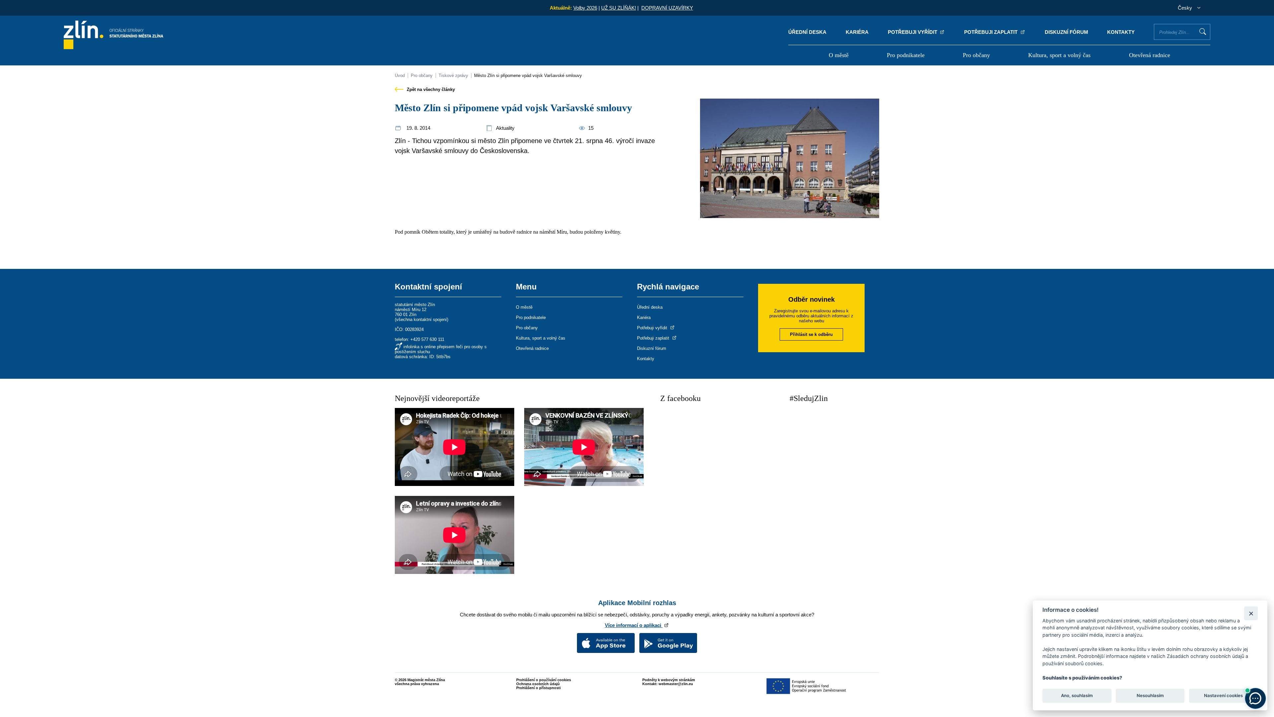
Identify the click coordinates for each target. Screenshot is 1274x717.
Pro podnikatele (906, 55)
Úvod (400, 75)
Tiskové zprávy (453, 75)
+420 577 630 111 (427, 339)
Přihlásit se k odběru (811, 334)
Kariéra (857, 32)
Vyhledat (1203, 32)
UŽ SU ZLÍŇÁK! (618, 8)
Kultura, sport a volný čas (1059, 55)
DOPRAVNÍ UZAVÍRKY (667, 8)
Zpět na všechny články (430, 89)
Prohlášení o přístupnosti (538, 688)
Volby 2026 (585, 8)
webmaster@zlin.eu (676, 684)
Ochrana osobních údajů (538, 684)
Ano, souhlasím (1077, 695)
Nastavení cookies (1223, 695)
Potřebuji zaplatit (991, 32)
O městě (839, 55)
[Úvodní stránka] (113, 47)
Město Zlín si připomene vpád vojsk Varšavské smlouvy (528, 75)
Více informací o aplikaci (634, 625)
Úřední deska (807, 32)
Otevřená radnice (1149, 55)
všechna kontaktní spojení (421, 319)
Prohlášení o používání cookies (543, 680)
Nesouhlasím (1150, 695)
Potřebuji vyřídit (913, 32)
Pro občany (976, 55)
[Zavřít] (1251, 613)
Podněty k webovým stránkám (668, 680)
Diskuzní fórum (1066, 32)
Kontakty (1121, 32)
